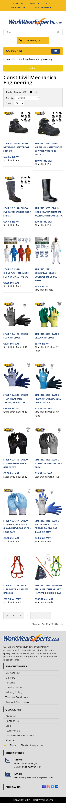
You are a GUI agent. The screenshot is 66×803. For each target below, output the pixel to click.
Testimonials (12, 730)
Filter (33, 68)
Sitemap (10, 740)
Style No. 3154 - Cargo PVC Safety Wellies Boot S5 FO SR (17, 212)
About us (34, 3)
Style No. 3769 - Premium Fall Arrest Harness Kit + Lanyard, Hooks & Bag (48, 589)
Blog (48, 3)
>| (47, 615)
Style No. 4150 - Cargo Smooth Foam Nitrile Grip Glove (15, 463)
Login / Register (41, 7)
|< (7, 615)
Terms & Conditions (16, 697)
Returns (10, 682)
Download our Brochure (19, 735)
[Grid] (31, 92)
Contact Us (18, 3)
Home (6, 59)
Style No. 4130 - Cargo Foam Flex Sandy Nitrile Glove (48, 463)
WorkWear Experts (31, 745)
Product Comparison (17, 702)
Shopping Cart (18, 7)
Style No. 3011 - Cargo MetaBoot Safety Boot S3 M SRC (16, 147)
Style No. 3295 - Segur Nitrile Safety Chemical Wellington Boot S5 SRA (48, 212)
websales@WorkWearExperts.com (33, 777)
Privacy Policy (13, 692)
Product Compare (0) (16, 92)
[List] (36, 92)
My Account (12, 672)
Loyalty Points (13, 687)
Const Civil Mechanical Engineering (32, 59)
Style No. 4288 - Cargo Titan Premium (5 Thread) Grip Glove (15, 399)
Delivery (10, 677)
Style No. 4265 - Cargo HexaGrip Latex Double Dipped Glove (48, 399)
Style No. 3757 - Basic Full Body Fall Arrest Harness (15, 589)
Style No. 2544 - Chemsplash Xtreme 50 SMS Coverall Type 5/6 (16, 273)
